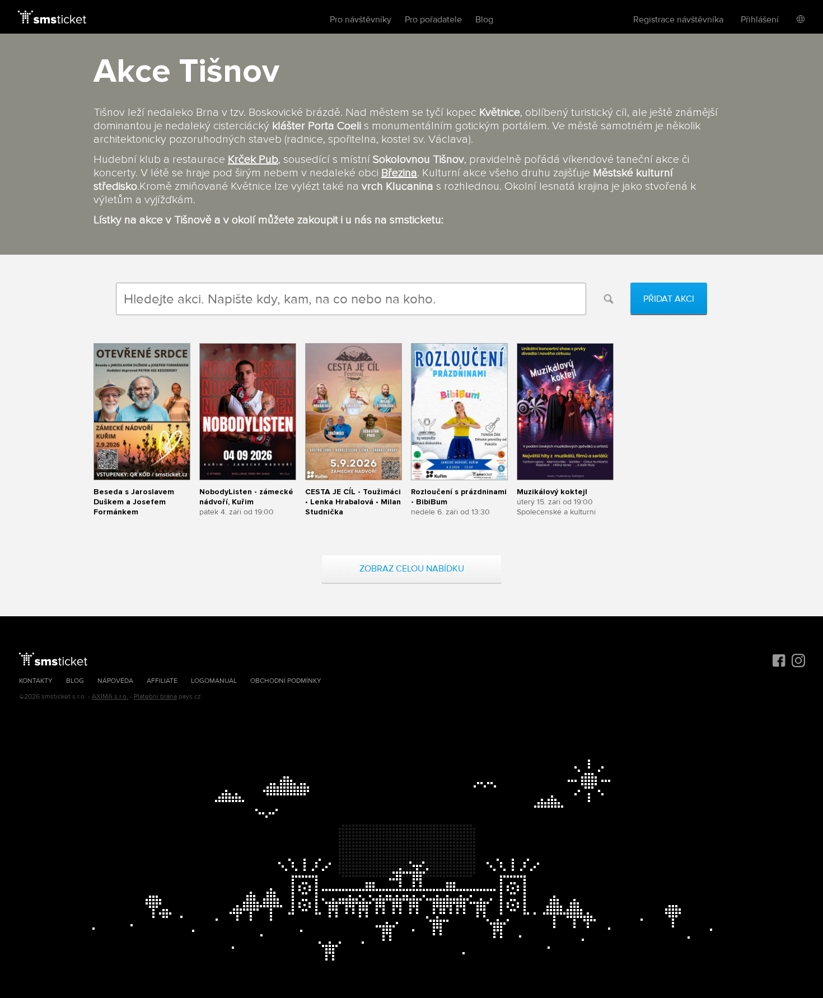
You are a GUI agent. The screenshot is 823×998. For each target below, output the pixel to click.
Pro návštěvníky (360, 19)
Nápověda (115, 681)
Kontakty (36, 681)
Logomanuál (214, 681)
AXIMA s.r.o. (110, 696)
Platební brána (155, 696)
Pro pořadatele (433, 19)
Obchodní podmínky (285, 681)
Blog (484, 19)
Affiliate (162, 681)
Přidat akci (668, 298)
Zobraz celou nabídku (411, 568)
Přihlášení (760, 19)
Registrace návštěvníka (678, 19)
